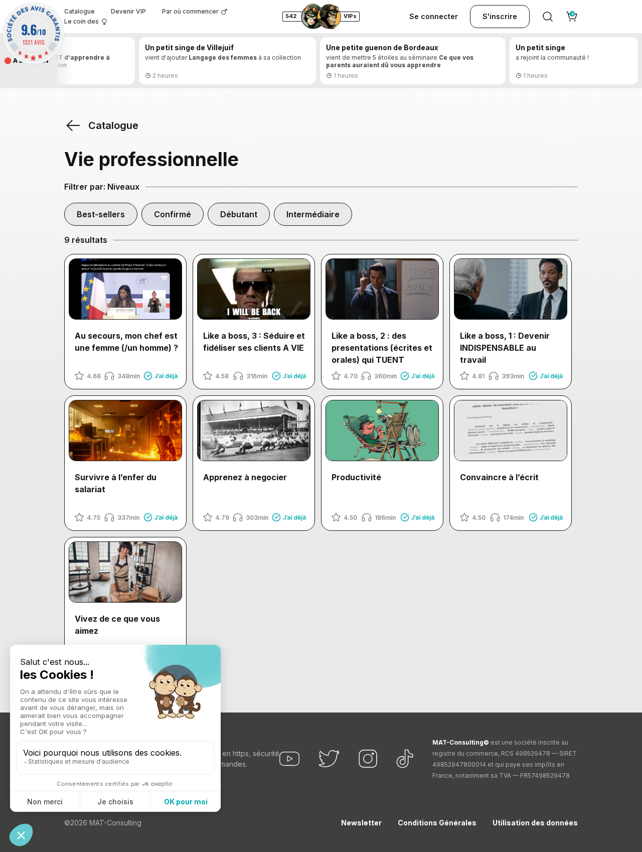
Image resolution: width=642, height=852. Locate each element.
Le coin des (81, 21)
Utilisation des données (535, 822)
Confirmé (172, 214)
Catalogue (79, 11)
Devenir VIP (128, 11)
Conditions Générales (437, 822)
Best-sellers (101, 214)
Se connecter (433, 16)
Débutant (238, 214)
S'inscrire (500, 16)
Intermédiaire (313, 214)
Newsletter (361, 822)
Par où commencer (190, 11)
